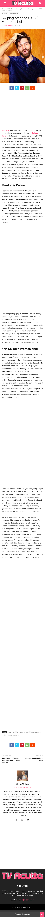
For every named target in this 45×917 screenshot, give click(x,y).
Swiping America (21, 9)
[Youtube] (28, 820)
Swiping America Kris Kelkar (11, 735)
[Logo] (22, 879)
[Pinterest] (22, 88)
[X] (17, 88)
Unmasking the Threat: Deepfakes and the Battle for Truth (11, 760)
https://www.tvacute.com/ (23, 787)
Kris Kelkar (12, 732)
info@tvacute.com (27, 900)
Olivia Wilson (8, 25)
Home (3, 9)
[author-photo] (22, 781)
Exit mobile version (22, 914)
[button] (5, 3)
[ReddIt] (32, 88)
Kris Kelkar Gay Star (23, 732)
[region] (22, 110)
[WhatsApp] (27, 88)
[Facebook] (12, 88)
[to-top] (42, 913)
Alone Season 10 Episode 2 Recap (33, 759)
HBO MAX (10, 9)
